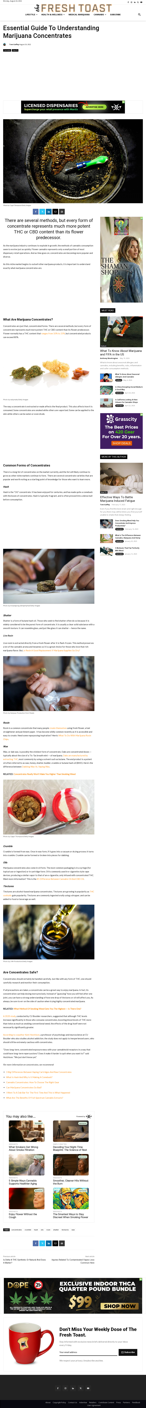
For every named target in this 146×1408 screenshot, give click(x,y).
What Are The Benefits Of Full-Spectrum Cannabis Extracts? (34, 1097)
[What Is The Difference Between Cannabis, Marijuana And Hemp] (106, 538)
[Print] (62, 212)
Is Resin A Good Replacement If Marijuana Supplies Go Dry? (52, 650)
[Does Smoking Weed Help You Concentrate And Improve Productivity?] (106, 523)
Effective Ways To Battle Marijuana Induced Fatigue (117, 498)
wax (73, 1230)
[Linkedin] (49, 212)
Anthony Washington (109, 358)
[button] (139, 14)
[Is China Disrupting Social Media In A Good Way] (106, 390)
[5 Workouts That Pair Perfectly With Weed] (106, 551)
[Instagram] (65, 1388)
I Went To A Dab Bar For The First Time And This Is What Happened (38, 1092)
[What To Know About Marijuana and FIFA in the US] (121, 331)
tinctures (65, 1230)
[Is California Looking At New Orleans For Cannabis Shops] (106, 402)
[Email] (55, 212)
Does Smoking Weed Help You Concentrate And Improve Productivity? (127, 523)
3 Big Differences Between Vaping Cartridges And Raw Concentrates (39, 1072)
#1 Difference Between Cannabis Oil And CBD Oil (60, 879)
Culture (103, 346)
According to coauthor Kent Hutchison (21, 1034)
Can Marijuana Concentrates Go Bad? (24, 1087)
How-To (15, 50)
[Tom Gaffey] (5, 44)
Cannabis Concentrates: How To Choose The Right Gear (32, 1082)
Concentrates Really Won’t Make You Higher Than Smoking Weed (45, 774)
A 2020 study (9, 1016)
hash (36, 1230)
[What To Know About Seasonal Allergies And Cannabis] (106, 377)
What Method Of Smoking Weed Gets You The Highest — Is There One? (47, 1008)
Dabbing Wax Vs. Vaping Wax (36, 766)
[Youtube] (88, 1388)
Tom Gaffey (14, 44)
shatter (56, 1230)
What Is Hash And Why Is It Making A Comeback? (29, 1077)
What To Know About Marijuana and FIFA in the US (121, 352)
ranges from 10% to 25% (53, 333)
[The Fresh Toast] (73, 8)
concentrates (16, 1230)
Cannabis (7, 50)
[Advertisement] (73, 75)
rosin (48, 1230)
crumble (28, 1230)
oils (42, 1230)
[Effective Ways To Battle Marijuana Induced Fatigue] (121, 478)
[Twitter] (42, 212)
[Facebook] (35, 212)
